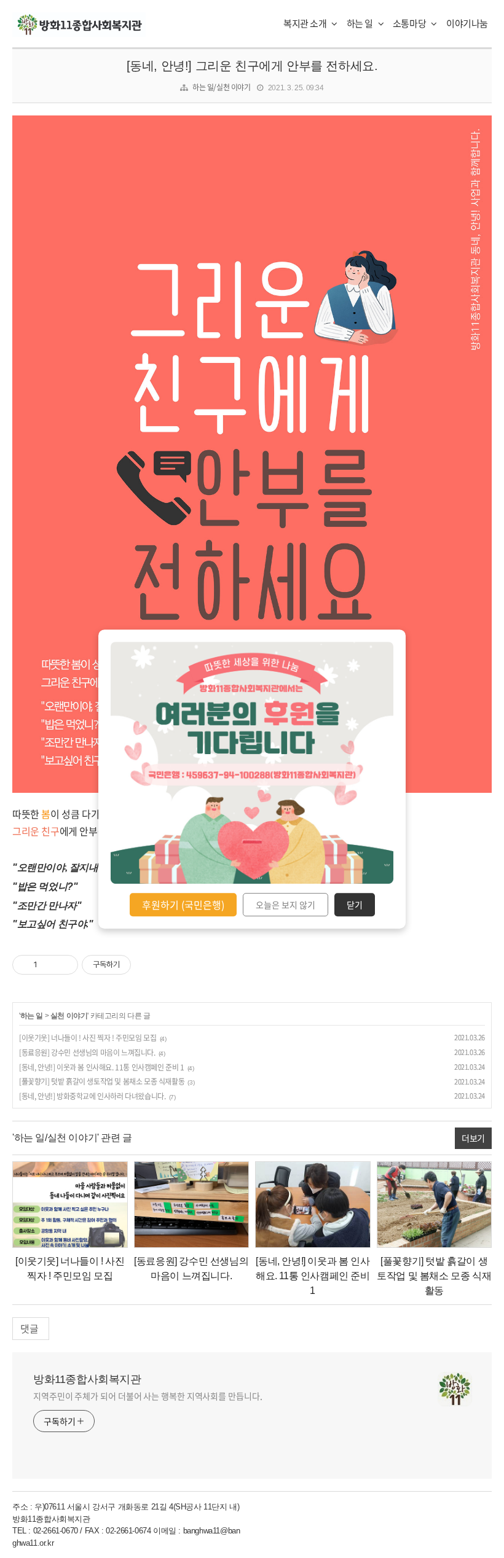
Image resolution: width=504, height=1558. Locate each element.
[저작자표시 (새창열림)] (136, 965)
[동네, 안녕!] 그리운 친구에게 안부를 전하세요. (252, 65)
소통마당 (410, 23)
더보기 (473, 1138)
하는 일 (361, 23)
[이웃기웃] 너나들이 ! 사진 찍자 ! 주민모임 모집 (87, 1037)
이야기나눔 (467, 23)
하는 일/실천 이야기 (221, 87)
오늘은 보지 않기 (285, 904)
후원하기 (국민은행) (183, 904)
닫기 (355, 904)
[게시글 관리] (64, 965)
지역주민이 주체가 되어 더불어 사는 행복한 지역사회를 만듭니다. (147, 1396)
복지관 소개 (305, 23)
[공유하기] (49, 965)
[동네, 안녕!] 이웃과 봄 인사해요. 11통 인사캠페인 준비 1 (101, 1067)
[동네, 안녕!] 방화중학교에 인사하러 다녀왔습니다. (92, 1096)
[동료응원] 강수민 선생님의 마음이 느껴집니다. (87, 1052)
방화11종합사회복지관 (87, 1379)
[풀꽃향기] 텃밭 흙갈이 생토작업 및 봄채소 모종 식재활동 (101, 1081)
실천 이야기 (69, 1015)
